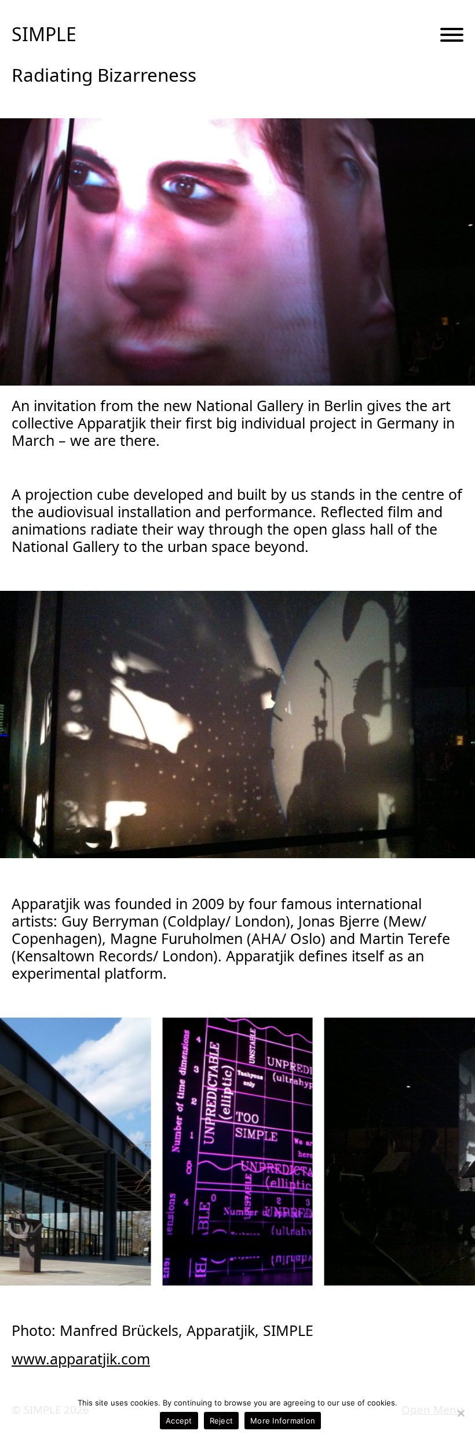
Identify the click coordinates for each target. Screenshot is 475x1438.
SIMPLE (44, 34)
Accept (179, 1420)
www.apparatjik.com (81, 1358)
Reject (221, 1420)
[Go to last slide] (27, 1151)
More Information (282, 1420)
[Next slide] (447, 1151)
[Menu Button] (451, 35)
